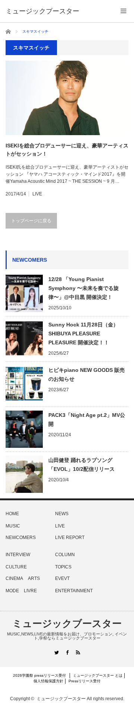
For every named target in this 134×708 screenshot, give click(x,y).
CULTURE (16, 567)
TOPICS (63, 567)
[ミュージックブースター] (42, 11)
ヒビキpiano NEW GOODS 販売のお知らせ (86, 374)
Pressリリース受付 (84, 681)
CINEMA (14, 578)
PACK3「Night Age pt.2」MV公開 (86, 419)
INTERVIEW (18, 554)
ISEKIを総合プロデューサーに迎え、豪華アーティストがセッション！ (67, 150)
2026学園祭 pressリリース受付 (41, 675)
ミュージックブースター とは (97, 675)
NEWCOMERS (21, 537)
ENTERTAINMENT (74, 590)
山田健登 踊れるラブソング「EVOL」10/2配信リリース (81, 464)
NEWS (61, 513)
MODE (12, 590)
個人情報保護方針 (48, 681)
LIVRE (30, 590)
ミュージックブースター (67, 623)
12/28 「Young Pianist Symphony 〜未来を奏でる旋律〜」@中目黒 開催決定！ (83, 288)
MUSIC (13, 526)
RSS (78, 652)
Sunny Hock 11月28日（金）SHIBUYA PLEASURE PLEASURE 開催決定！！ (83, 333)
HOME (12, 513)
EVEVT (62, 578)
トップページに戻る (31, 220)
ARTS (34, 578)
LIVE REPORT (69, 537)
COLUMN (65, 554)
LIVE (37, 194)
